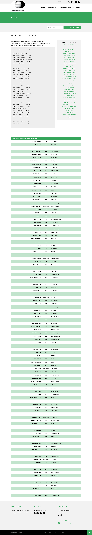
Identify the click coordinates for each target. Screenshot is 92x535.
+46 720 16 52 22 (64, 520)
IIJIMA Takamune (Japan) (69, 55)
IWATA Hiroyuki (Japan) (69, 61)
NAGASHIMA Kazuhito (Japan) (69, 78)
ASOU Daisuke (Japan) (69, 46)
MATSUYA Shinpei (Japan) (69, 72)
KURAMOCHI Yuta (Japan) (69, 70)
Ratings (71, 7)
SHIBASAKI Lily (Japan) (69, 89)
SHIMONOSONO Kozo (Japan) (69, 93)
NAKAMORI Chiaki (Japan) (69, 82)
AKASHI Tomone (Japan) (69, 44)
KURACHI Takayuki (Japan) (69, 68)
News (78, 7)
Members (63, 7)
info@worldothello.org (66, 523)
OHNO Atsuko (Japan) (69, 84)
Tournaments (52, 7)
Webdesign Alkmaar (16, 532)
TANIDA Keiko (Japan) (69, 101)
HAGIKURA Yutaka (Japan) (69, 49)
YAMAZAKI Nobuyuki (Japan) (69, 114)
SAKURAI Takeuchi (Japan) (69, 85)
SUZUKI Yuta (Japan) (69, 95)
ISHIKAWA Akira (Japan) (69, 59)
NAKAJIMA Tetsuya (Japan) (69, 80)
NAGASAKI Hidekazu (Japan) (69, 76)
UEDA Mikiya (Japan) (69, 112)
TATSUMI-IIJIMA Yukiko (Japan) (69, 106)
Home (37, 7)
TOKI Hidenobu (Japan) (69, 108)
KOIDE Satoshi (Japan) (69, 66)
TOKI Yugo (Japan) (69, 110)
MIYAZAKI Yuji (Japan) (69, 74)
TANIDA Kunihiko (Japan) (69, 102)
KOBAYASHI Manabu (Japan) (69, 63)
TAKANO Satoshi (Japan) (69, 99)
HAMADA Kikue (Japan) (69, 51)
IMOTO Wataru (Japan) (69, 57)
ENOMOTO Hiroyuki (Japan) (69, 48)
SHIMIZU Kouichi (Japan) (69, 91)
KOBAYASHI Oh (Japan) (69, 65)
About (43, 7)
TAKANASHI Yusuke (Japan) (69, 97)
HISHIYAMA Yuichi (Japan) (69, 53)
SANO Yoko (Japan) (69, 87)
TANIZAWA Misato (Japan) (69, 104)
